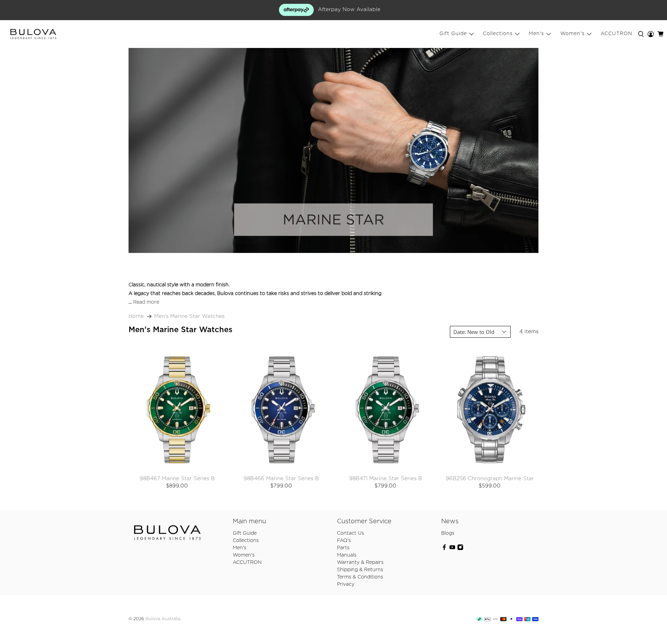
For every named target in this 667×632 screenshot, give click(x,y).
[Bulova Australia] (33, 34)
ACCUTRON (616, 34)
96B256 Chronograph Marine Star (490, 478)
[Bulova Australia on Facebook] (444, 549)
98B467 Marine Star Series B (177, 478)
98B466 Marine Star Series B (281, 478)
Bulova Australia (163, 619)
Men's (536, 34)
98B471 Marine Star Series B (385, 478)
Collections (498, 34)
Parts (343, 548)
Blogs (447, 533)
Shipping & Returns (360, 570)
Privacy (345, 584)
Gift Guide (453, 34)
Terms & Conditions (360, 577)
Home (136, 316)
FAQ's (344, 541)
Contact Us (350, 533)
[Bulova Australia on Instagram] (460, 549)
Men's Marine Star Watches (189, 316)
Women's (572, 34)
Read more (146, 302)
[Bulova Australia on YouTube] (452, 549)
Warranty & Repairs (360, 562)
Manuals (346, 555)
